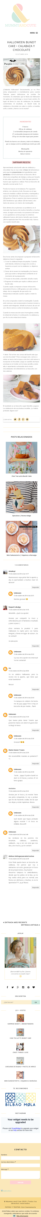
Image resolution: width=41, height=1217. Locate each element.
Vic (10, 668)
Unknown (17, 593)
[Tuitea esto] (15, 419)
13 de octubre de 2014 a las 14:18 (19, 610)
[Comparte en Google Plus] (23, 419)
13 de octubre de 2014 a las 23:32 (24, 654)
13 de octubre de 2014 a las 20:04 (19, 671)
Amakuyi (12, 571)
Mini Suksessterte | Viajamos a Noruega (20, 1081)
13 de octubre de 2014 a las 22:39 (19, 753)
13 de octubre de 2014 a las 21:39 (19, 717)
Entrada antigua (29, 925)
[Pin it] (27, 419)
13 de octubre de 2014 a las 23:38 (24, 815)
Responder (35, 587)
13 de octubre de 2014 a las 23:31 (24, 596)
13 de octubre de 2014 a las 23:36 (24, 772)
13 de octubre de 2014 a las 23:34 (24, 698)
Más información (22, 1216)
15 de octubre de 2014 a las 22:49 (19, 859)
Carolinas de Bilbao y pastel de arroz (20, 1067)
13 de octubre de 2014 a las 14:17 (19, 574)
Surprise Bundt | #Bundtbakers (20, 1024)
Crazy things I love (20, 1052)
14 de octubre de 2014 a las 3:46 (18, 834)
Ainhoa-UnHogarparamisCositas (21, 856)
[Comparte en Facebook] (19, 419)
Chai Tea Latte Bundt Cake (20, 1038)
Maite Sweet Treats (16, 750)
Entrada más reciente (16, 922)
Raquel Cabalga (15, 607)
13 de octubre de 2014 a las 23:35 (24, 738)
